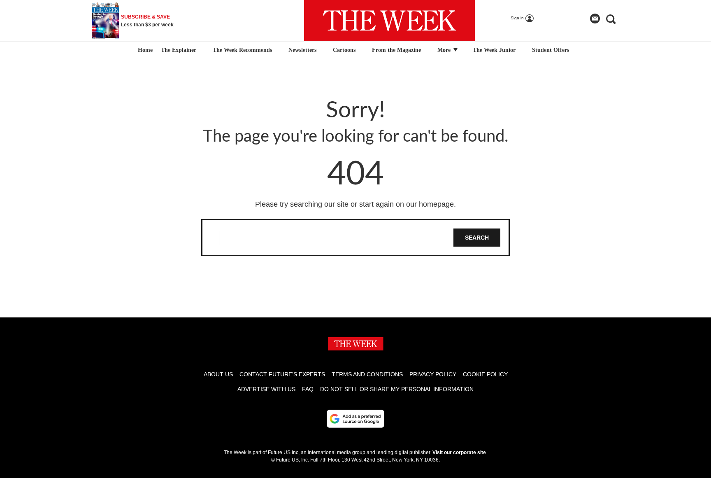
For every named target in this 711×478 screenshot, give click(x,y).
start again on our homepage (406, 204)
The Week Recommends (242, 50)
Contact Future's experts (282, 374)
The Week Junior (494, 50)
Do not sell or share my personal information (397, 389)
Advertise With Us (266, 389)
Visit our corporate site (459, 452)
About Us (218, 374)
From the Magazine (396, 50)
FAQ (308, 389)
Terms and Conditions (367, 374)
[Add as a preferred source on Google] (355, 419)
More (444, 50)
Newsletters (302, 50)
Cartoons (344, 50)
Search (477, 237)
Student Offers (550, 50)
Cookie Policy (485, 374)
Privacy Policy (432, 374)
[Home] (144, 50)
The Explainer (178, 50)
